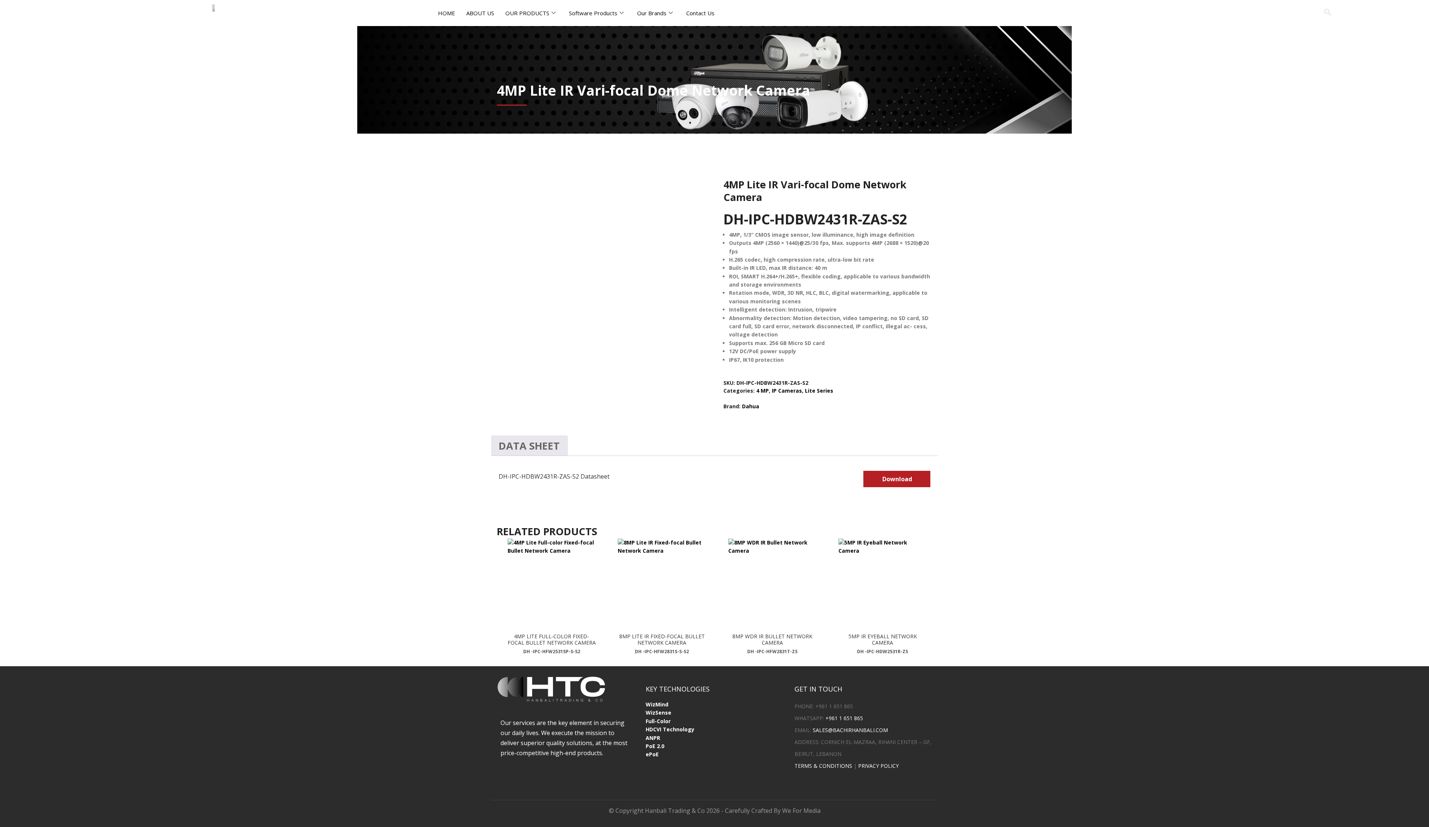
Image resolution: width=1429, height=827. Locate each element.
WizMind (657, 704)
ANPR (653, 737)
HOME (446, 13)
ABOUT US (480, 13)
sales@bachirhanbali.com (850, 730)
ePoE (652, 754)
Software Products (593, 13)
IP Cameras (787, 390)
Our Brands (651, 13)
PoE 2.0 (655, 746)
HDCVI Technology (670, 729)
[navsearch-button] (1327, 13)
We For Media (801, 811)
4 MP (762, 390)
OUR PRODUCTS (527, 13)
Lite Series (819, 390)
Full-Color (658, 721)
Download (897, 479)
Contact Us (700, 13)
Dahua (750, 406)
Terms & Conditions (823, 765)
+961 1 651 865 (844, 718)
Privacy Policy (878, 765)
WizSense (658, 712)
